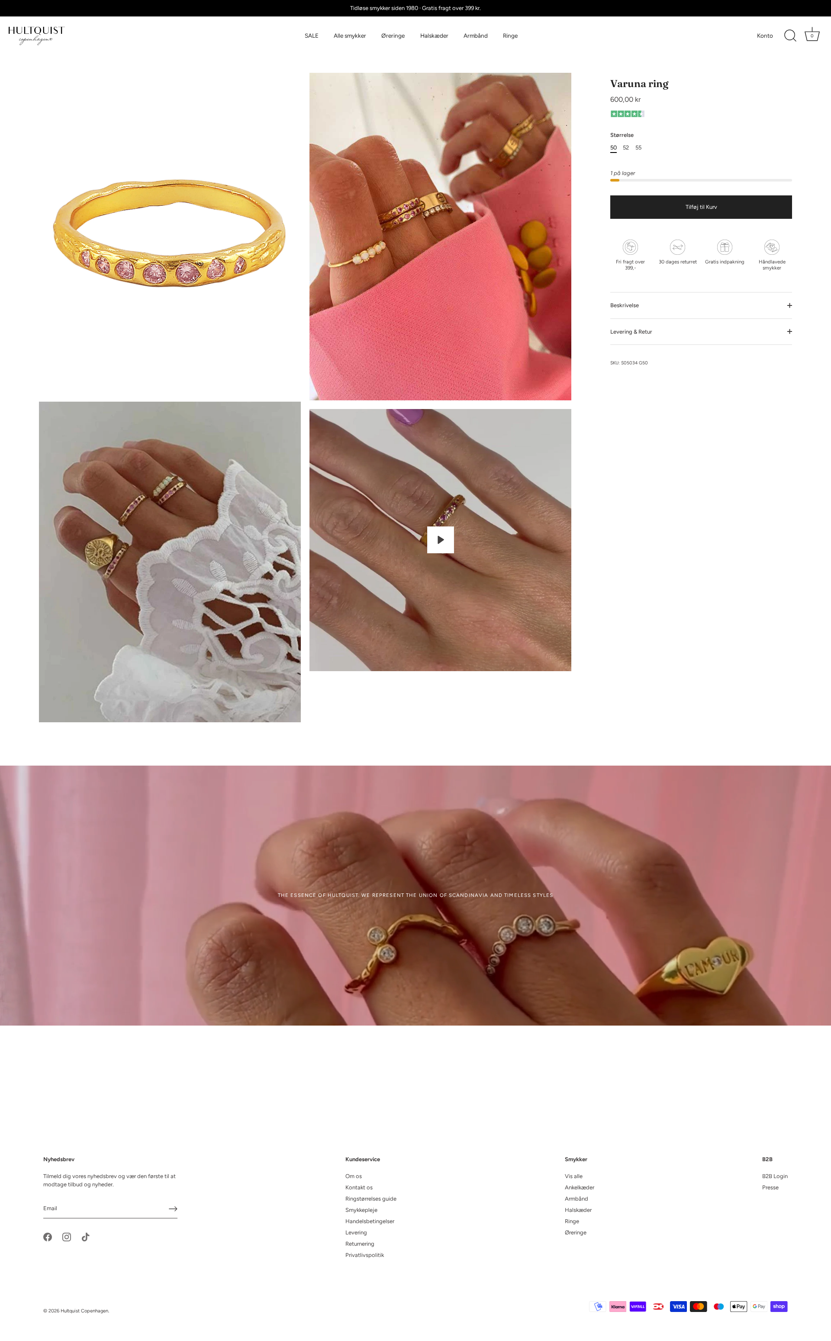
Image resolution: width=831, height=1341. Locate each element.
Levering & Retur (631, 331)
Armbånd (476, 35)
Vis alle (574, 1176)
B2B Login (775, 1176)
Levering (356, 1232)
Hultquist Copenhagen (84, 1311)
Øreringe (393, 35)
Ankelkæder (579, 1187)
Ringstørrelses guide (370, 1198)
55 (638, 147)
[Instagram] (66, 1236)
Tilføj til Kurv (701, 207)
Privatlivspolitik (364, 1255)
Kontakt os (359, 1187)
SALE (312, 35)
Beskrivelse (624, 305)
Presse (770, 1187)
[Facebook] (47, 1236)
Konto (765, 35)
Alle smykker (350, 35)
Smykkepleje (361, 1210)
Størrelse (622, 135)
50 (613, 147)
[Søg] (790, 35)
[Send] (173, 1209)
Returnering (359, 1243)
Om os (353, 1176)
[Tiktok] (85, 1236)
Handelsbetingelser (369, 1221)
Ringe (510, 35)
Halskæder (434, 35)
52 (626, 147)
